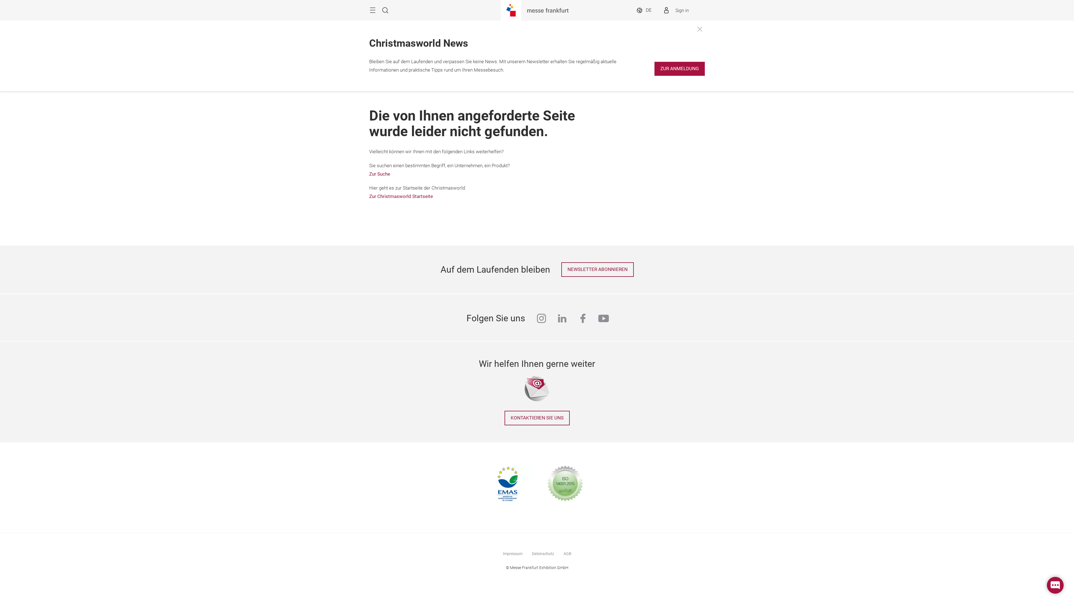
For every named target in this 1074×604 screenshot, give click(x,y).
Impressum (512, 553)
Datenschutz (543, 553)
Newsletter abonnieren (597, 269)
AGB (567, 553)
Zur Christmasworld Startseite (401, 196)
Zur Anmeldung (679, 68)
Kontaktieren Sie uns (537, 418)
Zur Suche (379, 174)
